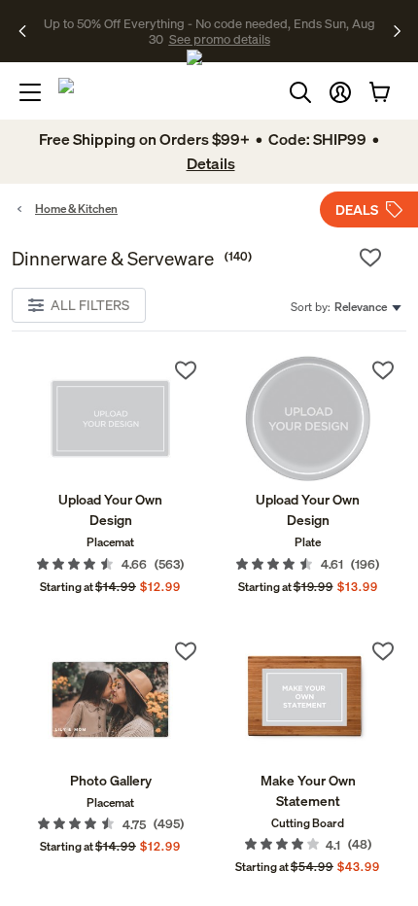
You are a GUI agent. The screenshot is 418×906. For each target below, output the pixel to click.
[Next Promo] (397, 31)
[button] (340, 92)
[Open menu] (30, 92)
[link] (110, 418)
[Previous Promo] (29, 31)
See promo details (219, 39)
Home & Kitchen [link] (76, 208)
